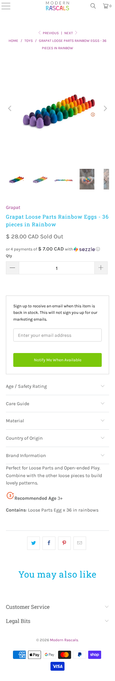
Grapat (13, 207)
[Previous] (10, 108)
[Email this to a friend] (79, 543)
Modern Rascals (64, 640)
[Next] (104, 108)
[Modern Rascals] (57, 6)
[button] (57, 249)
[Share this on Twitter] (33, 543)
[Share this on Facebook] (48, 543)
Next (69, 33)
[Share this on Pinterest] (64, 543)
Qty (9, 255)
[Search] (93, 6)
